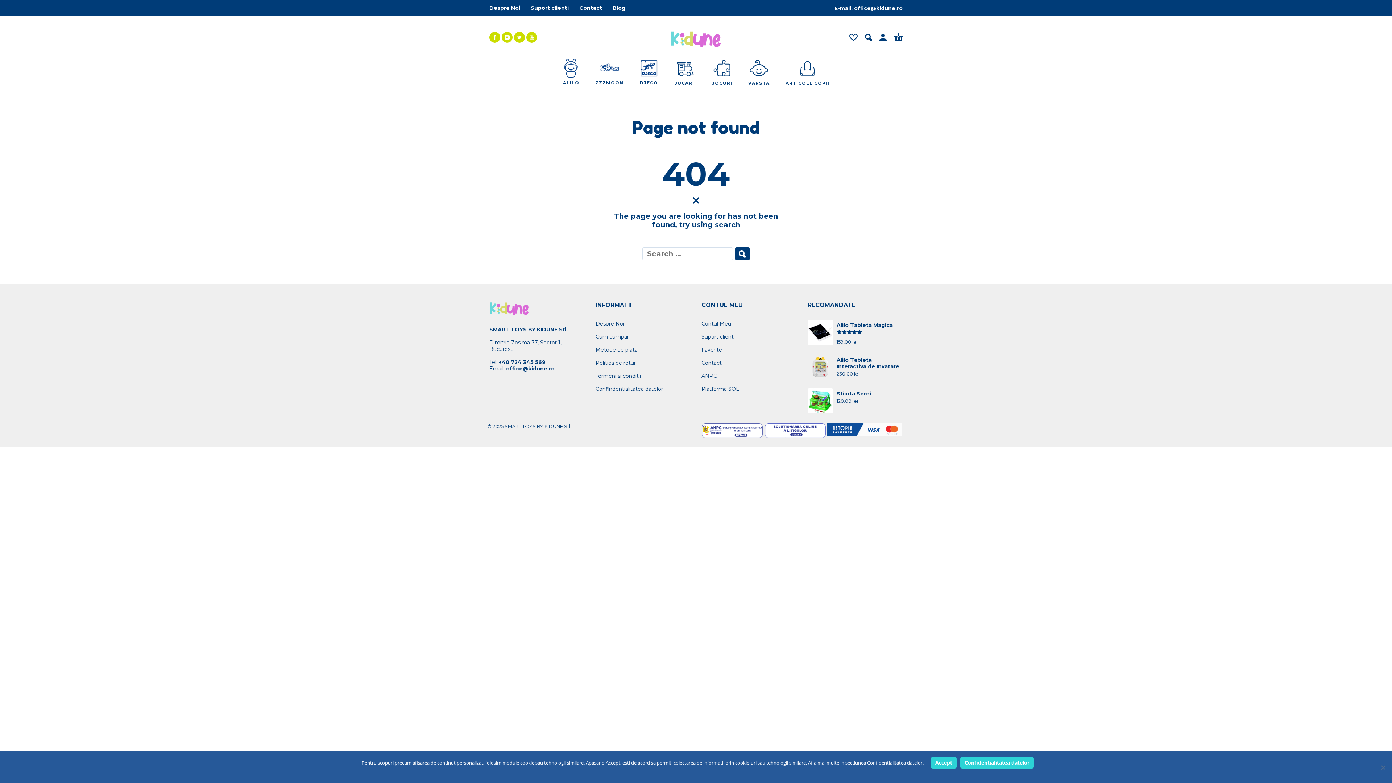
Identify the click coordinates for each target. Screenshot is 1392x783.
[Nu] (1383, 767)
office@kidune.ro (878, 8)
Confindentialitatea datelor (629, 389)
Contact (590, 8)
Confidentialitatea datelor (997, 762)
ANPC (709, 376)
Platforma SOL (720, 389)
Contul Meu (716, 323)
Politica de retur (616, 363)
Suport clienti (550, 8)
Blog (619, 8)
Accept (943, 762)
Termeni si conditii (618, 376)
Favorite (711, 350)
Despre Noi (504, 8)
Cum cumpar (612, 337)
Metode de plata (617, 350)
